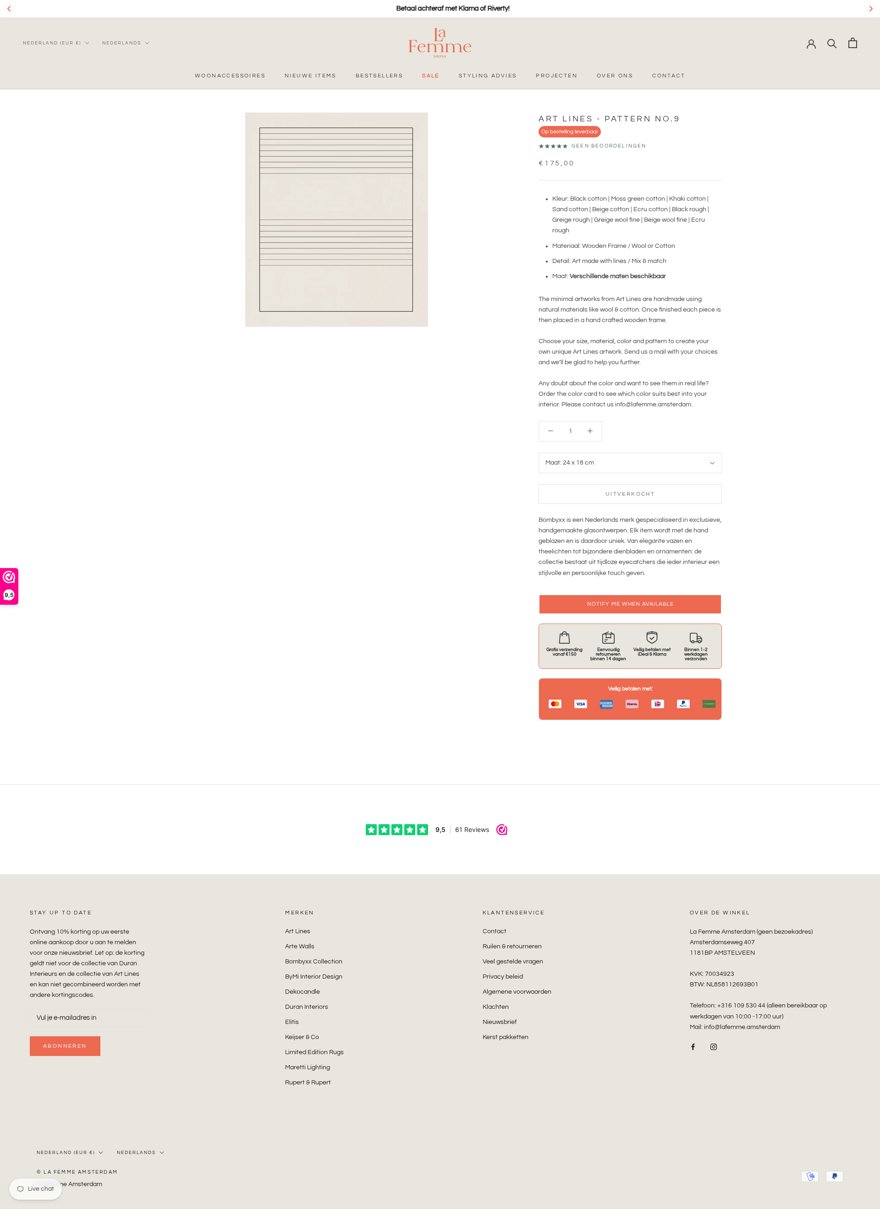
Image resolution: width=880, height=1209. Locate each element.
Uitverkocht (630, 494)
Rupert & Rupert (308, 1082)
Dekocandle (302, 992)
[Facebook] (693, 1047)
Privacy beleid (503, 977)
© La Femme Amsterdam (77, 1172)
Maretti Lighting (307, 1067)
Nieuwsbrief (500, 1022)
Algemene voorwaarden (517, 992)
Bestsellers (379, 76)
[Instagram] (713, 1047)
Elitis (292, 1022)
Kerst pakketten (505, 1037)
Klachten (496, 1007)
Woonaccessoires (230, 76)
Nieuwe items (310, 76)
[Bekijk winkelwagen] (852, 43)
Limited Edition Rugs (314, 1052)
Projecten (557, 76)
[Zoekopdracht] (832, 43)
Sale (431, 76)
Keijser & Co (302, 1037)
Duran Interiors (306, 1007)
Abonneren (65, 1046)
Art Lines (297, 931)
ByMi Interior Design (313, 977)
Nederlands (121, 43)
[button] (630, 604)
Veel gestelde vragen (513, 961)
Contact (668, 76)
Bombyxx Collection (313, 961)
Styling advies (488, 76)
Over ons (615, 76)
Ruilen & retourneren (512, 946)
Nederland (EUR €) (52, 43)
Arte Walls (299, 946)
